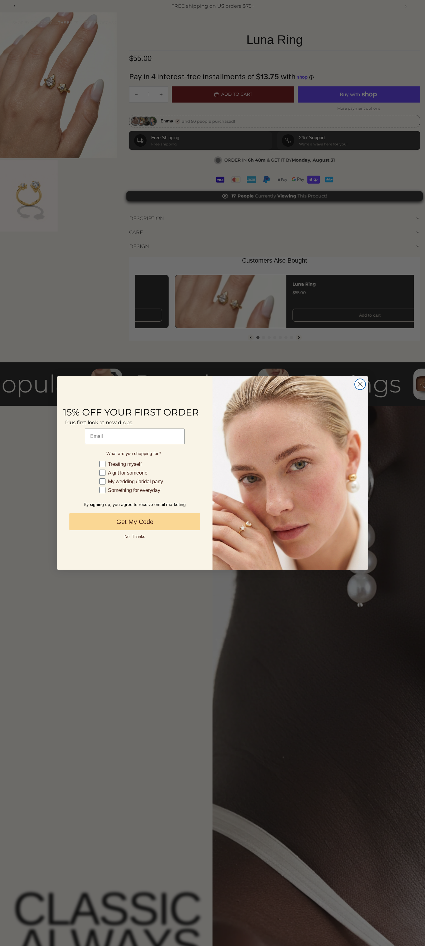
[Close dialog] (360, 384)
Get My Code (134, 521)
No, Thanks (134, 536)
